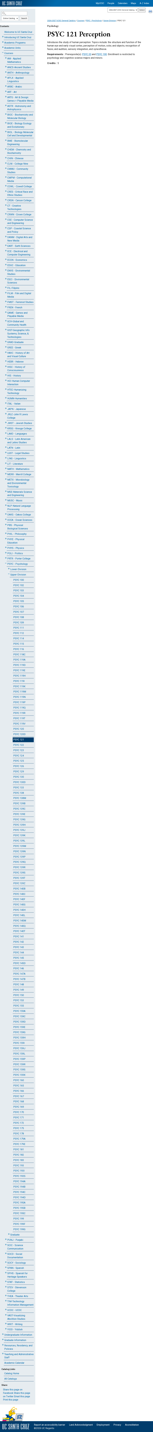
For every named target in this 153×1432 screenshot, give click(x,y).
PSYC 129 (18, 771)
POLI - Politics (15, 553)
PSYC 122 (18, 745)
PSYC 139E (19, 814)
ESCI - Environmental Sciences (18, 281)
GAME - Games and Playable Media (17, 314)
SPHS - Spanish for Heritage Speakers (17, 1275)
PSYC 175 (18, 1128)
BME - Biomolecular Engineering (17, 142)
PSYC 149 (18, 989)
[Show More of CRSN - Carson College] (5, 199)
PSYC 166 (18, 1091)
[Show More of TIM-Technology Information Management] (5, 1300)
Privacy (117, 1424)
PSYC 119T (19, 718)
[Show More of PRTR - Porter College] (5, 558)
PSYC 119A (19, 659)
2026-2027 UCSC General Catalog (61, 20)
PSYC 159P (19, 1059)
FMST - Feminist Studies (20, 302)
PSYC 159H (19, 1037)
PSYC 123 (18, 750)
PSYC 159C (19, 1016)
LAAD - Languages (17, 433)
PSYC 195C (19, 1213)
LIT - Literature (15, 463)
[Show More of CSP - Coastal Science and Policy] (5, 227)
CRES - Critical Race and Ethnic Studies (20, 193)
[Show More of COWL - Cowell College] (5, 185)
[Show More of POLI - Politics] (5, 552)
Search (24, 18)
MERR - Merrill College (19, 474)
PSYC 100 (18, 580)
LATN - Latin (13, 447)
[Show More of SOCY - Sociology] (5, 1262)
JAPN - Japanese (16, 409)
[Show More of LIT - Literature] (5, 463)
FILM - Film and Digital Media (19, 295)
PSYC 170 (18, 1112)
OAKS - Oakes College (19, 514)
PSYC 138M (19, 798)
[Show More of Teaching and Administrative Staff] (2, 1353)
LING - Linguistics (16, 458)
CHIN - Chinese (15, 158)
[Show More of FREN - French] (5, 306)
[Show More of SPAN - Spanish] (5, 1267)
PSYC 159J (19, 1048)
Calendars (122, 3)
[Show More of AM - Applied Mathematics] (5, 58)
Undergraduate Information (18, 1334)
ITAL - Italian (13, 403)
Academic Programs (15, 42)
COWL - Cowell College (19, 186)
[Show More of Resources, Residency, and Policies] (2, 1344)
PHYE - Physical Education (15, 541)
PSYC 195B (19, 1208)
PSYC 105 (18, 601)
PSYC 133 (18, 787)
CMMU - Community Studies (17, 171)
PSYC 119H (19, 675)
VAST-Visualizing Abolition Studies (16, 1317)
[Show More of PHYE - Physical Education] (5, 538)
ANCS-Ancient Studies (19, 67)
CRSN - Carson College (19, 200)
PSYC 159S (19, 1069)
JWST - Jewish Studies (19, 423)
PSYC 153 (18, 1000)
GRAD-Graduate (15, 342)
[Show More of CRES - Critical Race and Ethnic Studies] (5, 191)
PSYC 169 (18, 1106)
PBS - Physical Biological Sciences (17, 527)
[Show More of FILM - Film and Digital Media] (5, 292)
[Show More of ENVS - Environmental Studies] (5, 270)
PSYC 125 (18, 760)
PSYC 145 (18, 957)
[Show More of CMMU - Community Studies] (5, 168)
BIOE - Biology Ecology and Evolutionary (19, 125)
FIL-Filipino (13, 288)
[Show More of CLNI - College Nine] (5, 163)
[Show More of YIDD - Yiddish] (5, 1328)
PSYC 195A (19, 1202)
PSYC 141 (18, 936)
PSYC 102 (18, 585)
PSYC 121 (18, 739)
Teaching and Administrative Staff (19, 1356)
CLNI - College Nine (17, 163)
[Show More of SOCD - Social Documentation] (5, 1253)
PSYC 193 (18, 1165)
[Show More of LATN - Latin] (5, 447)
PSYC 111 (18, 627)
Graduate (15, 1234)
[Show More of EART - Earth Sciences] (5, 245)
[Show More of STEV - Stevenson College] (5, 1286)
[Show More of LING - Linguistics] (5, 457)
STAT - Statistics (16, 1282)
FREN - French (14, 307)
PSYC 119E (19, 670)
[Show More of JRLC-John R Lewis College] (5, 413)
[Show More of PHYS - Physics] (5, 547)
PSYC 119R (19, 713)
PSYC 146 (18, 968)
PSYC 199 (18, 1218)
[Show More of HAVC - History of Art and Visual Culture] (5, 352)
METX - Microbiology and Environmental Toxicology (18, 483)
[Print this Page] (151, 12)
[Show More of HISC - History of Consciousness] (5, 366)
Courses (8, 53)
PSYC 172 (18, 1122)
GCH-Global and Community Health (16, 323)
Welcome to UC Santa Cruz (18, 32)
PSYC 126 (18, 766)
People (111, 3)
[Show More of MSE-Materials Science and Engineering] (5, 491)
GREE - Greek (14, 347)
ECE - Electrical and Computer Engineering (18, 253)
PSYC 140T (19, 931)
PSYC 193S (19, 1176)
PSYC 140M (19, 920)
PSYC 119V (19, 723)
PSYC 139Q (19, 862)
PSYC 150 (18, 995)
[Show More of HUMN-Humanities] (5, 397)
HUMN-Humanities (17, 398)
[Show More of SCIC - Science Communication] (5, 1244)
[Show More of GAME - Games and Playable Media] (5, 312)
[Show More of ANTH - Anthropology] (5, 72)
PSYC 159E (19, 1027)
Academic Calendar (14, 1362)
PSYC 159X (19, 1075)
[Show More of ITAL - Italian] (5, 403)
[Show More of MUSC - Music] (5, 499)
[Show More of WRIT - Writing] (5, 1323)
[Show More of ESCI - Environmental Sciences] (5, 278)
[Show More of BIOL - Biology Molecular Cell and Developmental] (5, 131)
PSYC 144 (18, 952)
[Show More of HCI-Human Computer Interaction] (5, 380)
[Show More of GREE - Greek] (5, 347)
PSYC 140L (19, 915)
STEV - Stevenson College (16, 1289)
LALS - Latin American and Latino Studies (18, 441)
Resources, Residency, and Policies (18, 1347)
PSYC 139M (19, 846)
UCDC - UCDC (14, 1310)
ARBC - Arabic (14, 86)
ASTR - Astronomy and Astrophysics (19, 108)
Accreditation (132, 1424)
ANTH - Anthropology (18, 72)
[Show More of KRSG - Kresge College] (5, 427)
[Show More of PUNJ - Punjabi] (5, 1239)
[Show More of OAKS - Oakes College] (5, 514)
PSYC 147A (19, 973)
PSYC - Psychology (17, 564)
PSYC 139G (19, 819)
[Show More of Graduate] (8, 1234)
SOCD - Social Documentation (15, 1256)
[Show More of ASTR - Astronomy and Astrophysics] (5, 105)
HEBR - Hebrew (15, 361)
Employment (103, 1424)
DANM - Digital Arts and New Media (19, 239)
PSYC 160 (18, 1080)
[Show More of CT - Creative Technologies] (5, 205)
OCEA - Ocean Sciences (19, 520)
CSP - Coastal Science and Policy (19, 230)
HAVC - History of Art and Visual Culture (18, 355)
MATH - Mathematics (18, 469)
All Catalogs (10, 1378)
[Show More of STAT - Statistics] (5, 1281)
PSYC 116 (18, 649)
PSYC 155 (18, 1005)
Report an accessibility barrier (49, 1424)
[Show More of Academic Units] (2, 47)
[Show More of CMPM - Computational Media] (5, 177)
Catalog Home (11, 1373)
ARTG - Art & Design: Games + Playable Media (20, 99)
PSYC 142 (18, 941)
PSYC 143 (18, 947)
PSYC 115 (18, 643)
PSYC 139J (19, 830)
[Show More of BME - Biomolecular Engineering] (5, 140)
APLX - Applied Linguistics (15, 79)
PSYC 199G (19, 1229)
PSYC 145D (19, 963)
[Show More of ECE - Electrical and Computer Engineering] (5, 250)
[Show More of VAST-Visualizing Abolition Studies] (5, 1314)
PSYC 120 (18, 729)
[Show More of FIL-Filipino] (5, 287)
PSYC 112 (18, 633)
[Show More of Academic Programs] (2, 42)
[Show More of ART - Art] (5, 91)
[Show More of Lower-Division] (8, 568)
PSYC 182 (18, 1154)
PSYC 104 (18, 595)
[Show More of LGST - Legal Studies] (5, 452)
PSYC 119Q (19, 707)
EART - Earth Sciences (18, 246)
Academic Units (12, 47)
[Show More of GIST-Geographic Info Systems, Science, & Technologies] (5, 329)
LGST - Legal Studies (18, 453)
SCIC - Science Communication (15, 1247)
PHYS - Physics (15, 548)
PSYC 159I (19, 1043)
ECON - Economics (17, 260)
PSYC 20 (86, 54)
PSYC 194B (19, 1186)
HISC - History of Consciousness (16, 369)
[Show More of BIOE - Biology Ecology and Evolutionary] (5, 122)
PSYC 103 (18, 590)
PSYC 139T (19, 878)
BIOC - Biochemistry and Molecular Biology (20, 116)
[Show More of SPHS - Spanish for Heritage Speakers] (5, 1272)
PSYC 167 (18, 1096)
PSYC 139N (19, 851)
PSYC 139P (19, 856)
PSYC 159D (19, 1021)
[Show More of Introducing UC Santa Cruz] (2, 36)
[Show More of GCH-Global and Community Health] (5, 320)
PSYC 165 (18, 1085)
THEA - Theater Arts (17, 1296)
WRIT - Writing (14, 1324)
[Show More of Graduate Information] (2, 1339)
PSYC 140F (19, 899)
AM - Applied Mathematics (14, 60)
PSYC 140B (19, 888)
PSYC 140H (19, 910)
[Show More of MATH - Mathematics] (5, 468)
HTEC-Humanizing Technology (16, 391)
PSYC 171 (18, 1117)
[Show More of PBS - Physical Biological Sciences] (5, 524)
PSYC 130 (18, 776)
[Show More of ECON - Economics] (5, 259)
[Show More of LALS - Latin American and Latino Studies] (5, 438)
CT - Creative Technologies (14, 207)
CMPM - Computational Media (19, 179)
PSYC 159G (19, 1032)
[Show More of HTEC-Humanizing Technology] (5, 389)
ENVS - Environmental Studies (18, 272)
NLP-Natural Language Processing (19, 507)
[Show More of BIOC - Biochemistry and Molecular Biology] (5, 114)
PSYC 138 (18, 793)
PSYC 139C (19, 808)
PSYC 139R (19, 867)
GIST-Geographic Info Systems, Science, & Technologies (18, 333)
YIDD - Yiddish (15, 1329)
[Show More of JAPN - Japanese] (5, 408)
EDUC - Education (16, 265)
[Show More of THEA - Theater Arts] (5, 1295)
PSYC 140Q (19, 926)
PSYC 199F (19, 1224)
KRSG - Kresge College (19, 428)
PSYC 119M (19, 691)
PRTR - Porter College (18, 558)
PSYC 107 (18, 611)
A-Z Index (144, 3)
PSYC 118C (19, 654)
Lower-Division (18, 569)
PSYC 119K (19, 686)
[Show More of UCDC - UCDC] (5, 1309)
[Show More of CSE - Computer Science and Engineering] (5, 219)
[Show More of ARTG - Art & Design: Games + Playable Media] (5, 96)
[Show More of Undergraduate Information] (2, 1334)
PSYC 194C (19, 1192)
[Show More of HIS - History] (5, 375)
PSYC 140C (19, 894)
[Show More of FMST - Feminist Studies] (5, 301)
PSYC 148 (18, 984)
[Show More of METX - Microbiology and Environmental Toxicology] (5, 479)
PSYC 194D (19, 1197)
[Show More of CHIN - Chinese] (5, 157)
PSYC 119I (19, 681)
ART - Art (12, 92)
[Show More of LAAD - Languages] (5, 433)
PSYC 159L (19, 1053)
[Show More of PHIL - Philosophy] (5, 533)
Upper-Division (18, 574)
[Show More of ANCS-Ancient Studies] (5, 66)
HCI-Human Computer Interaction (18, 383)
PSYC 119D (19, 665)
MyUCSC (100, 3)
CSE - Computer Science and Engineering (20, 221)
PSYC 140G (19, 904)
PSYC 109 (18, 622)
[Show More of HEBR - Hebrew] (5, 361)
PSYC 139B (19, 803)
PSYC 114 (18, 638)
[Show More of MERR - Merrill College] (5, 473)
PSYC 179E (19, 1144)
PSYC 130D (19, 782)
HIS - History (14, 375)
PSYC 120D (19, 734)
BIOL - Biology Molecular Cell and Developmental (20, 134)
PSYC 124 (18, 755)
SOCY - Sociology (16, 1262)
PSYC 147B (19, 979)
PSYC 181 (18, 1149)
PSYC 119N (19, 697)
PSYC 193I (19, 1170)
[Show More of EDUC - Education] (5, 264)
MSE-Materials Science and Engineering (19, 494)
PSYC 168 (18, 1101)
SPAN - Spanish (15, 1268)
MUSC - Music (14, 500)
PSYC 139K (19, 835)
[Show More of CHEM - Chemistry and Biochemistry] (5, 149)
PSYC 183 (18, 1160)
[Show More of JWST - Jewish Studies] (5, 422)
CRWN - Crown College (19, 214)
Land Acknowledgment (81, 1424)
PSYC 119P (19, 702)
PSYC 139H (19, 824)
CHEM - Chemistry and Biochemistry (19, 151)
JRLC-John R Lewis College (17, 416)
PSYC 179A (19, 1138)
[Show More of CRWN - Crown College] (5, 213)
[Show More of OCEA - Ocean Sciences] (5, 519)
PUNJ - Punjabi (15, 1240)
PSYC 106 (18, 606)
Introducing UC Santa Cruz (17, 37)
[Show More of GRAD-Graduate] (5, 341)
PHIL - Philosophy (17, 534)
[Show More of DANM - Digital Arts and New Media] (5, 236)
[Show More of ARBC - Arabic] (5, 86)
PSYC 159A (19, 1011)
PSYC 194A (19, 1181)
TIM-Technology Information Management (20, 1303)
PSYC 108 (18, 617)
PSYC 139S (19, 872)
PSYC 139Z (19, 883)
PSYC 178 (18, 1133)
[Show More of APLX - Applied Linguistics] (5, 77)
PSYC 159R (19, 1064)
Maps (133, 3)
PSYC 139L (19, 840)
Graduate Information (15, 1340)
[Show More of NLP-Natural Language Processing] (5, 505)
